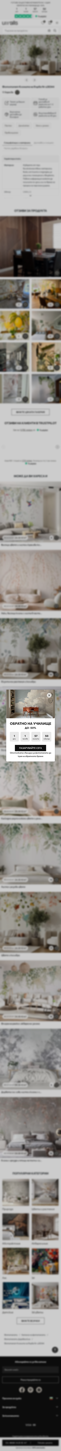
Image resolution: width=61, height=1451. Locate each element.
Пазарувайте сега (30, 748)
